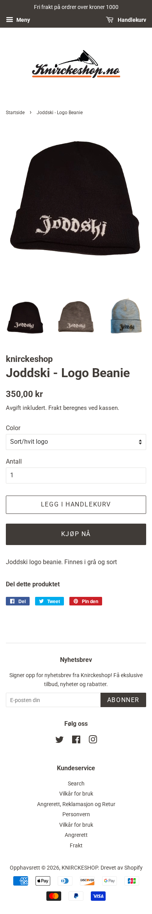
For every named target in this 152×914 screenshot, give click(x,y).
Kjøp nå (76, 534)
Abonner (123, 700)
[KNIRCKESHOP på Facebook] (76, 741)
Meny (22, 20)
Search (76, 783)
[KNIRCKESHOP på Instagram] (92, 741)
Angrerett (76, 835)
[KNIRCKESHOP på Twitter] (59, 741)
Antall (14, 461)
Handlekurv (131, 20)
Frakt (55, 407)
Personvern (76, 814)
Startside (15, 112)
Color (13, 428)
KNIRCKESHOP (80, 868)
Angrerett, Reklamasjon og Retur (76, 804)
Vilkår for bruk (76, 793)
